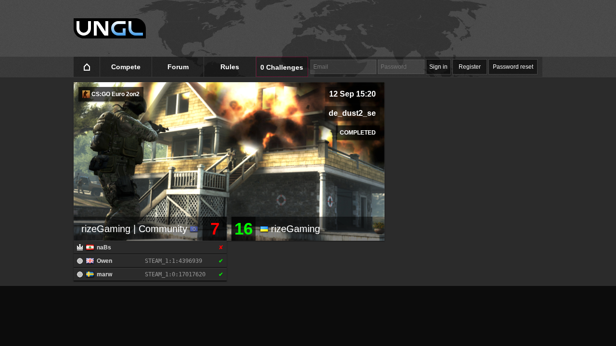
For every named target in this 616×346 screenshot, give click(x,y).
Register (470, 66)
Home (87, 67)
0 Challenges (281, 67)
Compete (126, 67)
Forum (178, 67)
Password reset (513, 66)
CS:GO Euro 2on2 (115, 94)
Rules (229, 67)
